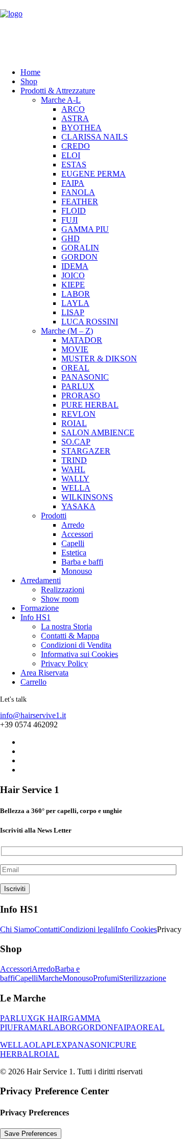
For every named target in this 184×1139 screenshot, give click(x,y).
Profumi (106, 978)
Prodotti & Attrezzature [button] (57, 90)
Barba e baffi (82, 561)
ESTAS (73, 164)
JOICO (73, 275)
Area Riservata (44, 672)
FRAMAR (31, 1027)
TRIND (74, 460)
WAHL (73, 469)
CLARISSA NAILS (94, 136)
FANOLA (78, 192)
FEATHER (79, 201)
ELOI (70, 155)
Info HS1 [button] (35, 617)
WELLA (75, 488)
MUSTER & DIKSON (99, 358)
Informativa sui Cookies (79, 654)
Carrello (33, 682)
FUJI (69, 220)
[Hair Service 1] (92, 29)
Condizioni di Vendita (76, 645)
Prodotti (53, 515)
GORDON (79, 257)
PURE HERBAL (90, 404)
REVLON (78, 414)
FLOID (73, 210)
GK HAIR (50, 1018)
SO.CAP (75, 441)
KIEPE (73, 284)
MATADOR (81, 340)
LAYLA (75, 303)
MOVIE (74, 349)
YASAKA (78, 506)
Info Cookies (136, 929)
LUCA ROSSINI (89, 321)
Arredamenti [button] (40, 580)
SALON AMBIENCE (97, 432)
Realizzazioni (62, 589)
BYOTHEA (81, 127)
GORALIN (80, 247)
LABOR (75, 293)
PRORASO (80, 395)
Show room (60, 598)
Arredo (72, 524)
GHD (70, 238)
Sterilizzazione (142, 978)
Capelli (72, 543)
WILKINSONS (87, 497)
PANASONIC (85, 377)
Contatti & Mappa (70, 635)
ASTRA (75, 118)
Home (30, 72)
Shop (28, 81)
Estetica (73, 552)
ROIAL (74, 423)
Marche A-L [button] (61, 99)
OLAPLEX (48, 1044)
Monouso (76, 571)
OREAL (75, 367)
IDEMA (74, 266)
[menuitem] (90, 72)
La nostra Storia (66, 626)
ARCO (73, 109)
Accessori (77, 534)
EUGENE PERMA (93, 173)
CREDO (75, 146)
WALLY (75, 478)
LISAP (72, 312)
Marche (50, 978)
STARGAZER (85, 451)
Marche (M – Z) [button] (67, 330)
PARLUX (78, 386)
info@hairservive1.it (33, 715)
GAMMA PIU (85, 229)
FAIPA (72, 183)
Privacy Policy (64, 663)
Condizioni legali (87, 929)
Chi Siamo (17, 929)
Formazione (39, 608)
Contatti (47, 929)
